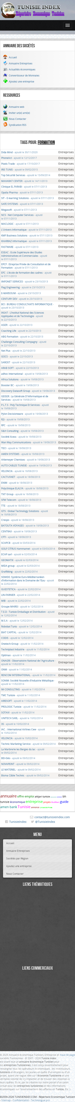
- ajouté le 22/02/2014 (19, 571)
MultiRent (55, 802)
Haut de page (67, 1054)
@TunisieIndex (45, 822)
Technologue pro (40, 1100)
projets (47, 801)
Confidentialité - (22, 1100)
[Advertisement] (37, 927)
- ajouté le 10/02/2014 (22, 718)
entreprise (34, 801)
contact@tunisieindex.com (52, 817)
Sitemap (6, 1100)
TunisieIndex (17, 822)
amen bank (8, 807)
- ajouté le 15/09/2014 (25, 175)
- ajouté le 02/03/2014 (19, 554)
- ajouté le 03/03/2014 (18, 542)
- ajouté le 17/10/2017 (20, 163)
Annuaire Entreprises (18, 850)
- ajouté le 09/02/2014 (28, 743)
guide (64, 801)
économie (53, 797)
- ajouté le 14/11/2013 (24, 181)
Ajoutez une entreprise (19, 866)
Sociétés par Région (17, 858)
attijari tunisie (42, 796)
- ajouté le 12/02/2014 (22, 606)
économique (17, 802)
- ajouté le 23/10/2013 (24, 281)
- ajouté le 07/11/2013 (24, 186)
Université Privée (46, 807)
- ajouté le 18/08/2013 (19, 471)
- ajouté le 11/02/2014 (22, 643)
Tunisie (24, 806)
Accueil (10, 843)
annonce (35, 807)
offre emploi (25, 796)
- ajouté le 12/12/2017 (19, 157)
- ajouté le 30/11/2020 (19, 152)
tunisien (59, 797)
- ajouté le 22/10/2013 (22, 316)
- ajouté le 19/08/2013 (24, 373)
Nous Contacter (15, 873)
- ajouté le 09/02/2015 (19, 169)
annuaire (8, 796)
